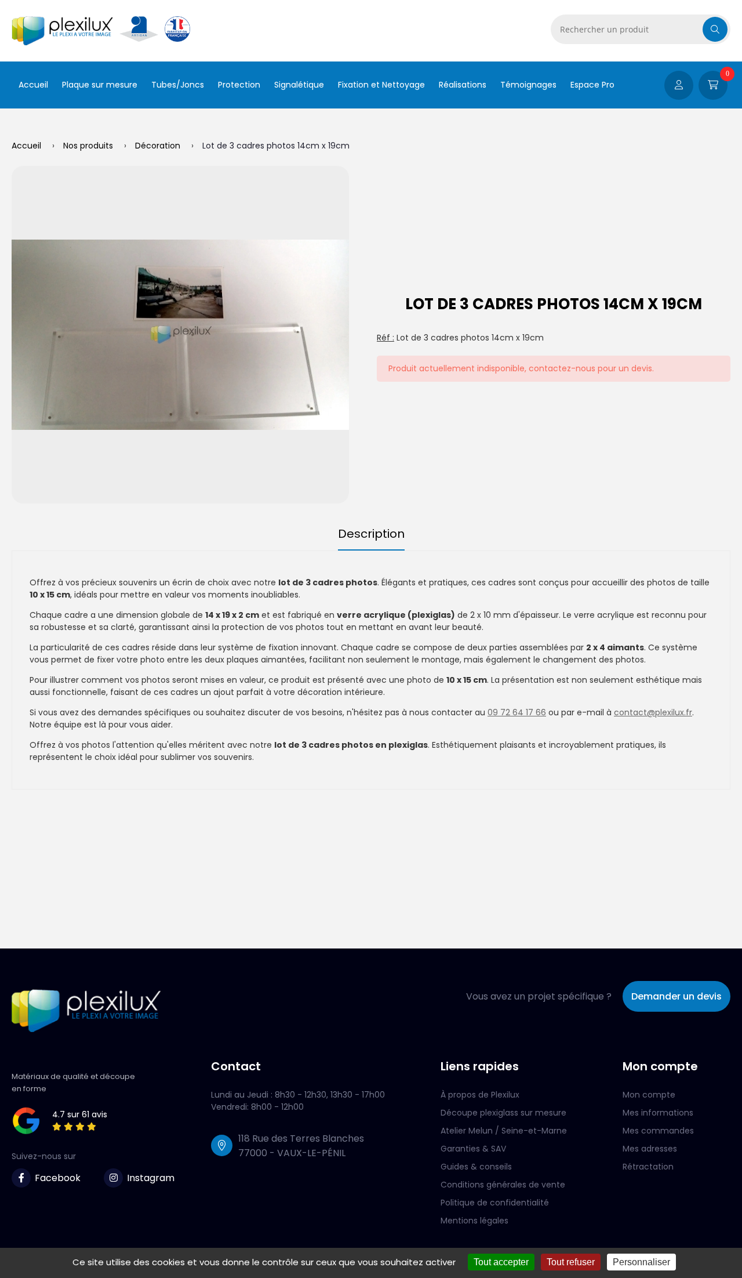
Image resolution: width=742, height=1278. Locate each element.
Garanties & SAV (473, 1148)
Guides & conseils (476, 1166)
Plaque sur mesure (99, 84)
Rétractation (648, 1166)
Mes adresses (650, 1148)
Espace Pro (592, 84)
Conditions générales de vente (503, 1184)
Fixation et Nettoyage (381, 84)
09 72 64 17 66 (517, 712)
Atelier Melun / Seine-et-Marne (504, 1130)
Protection (239, 84)
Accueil (33, 84)
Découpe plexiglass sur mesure (503, 1112)
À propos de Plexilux (480, 1094)
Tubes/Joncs (177, 84)
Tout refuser (571, 1262)
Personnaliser (641, 1262)
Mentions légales (474, 1220)
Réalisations (462, 84)
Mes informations (658, 1112)
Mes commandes (658, 1130)
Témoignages (528, 84)
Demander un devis (676, 996)
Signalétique (299, 84)
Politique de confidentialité (495, 1202)
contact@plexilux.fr (653, 712)
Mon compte (649, 1094)
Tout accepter (501, 1262)
